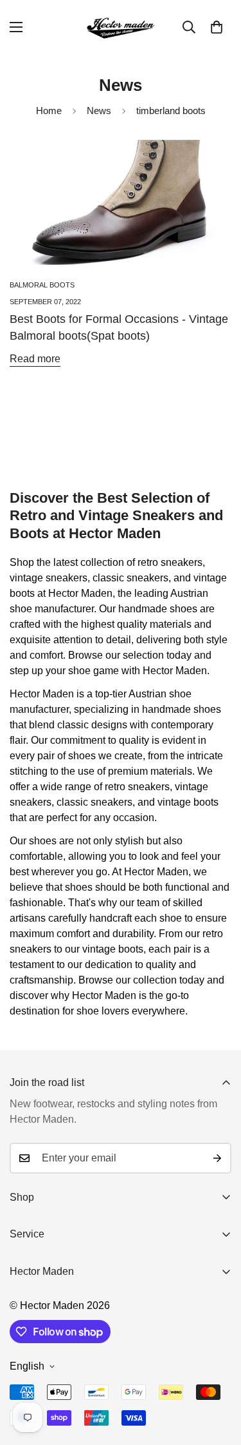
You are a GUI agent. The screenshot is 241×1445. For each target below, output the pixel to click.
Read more (35, 358)
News (99, 110)
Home (49, 110)
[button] (216, 27)
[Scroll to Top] (218, 1377)
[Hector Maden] (121, 27)
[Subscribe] (217, 1158)
